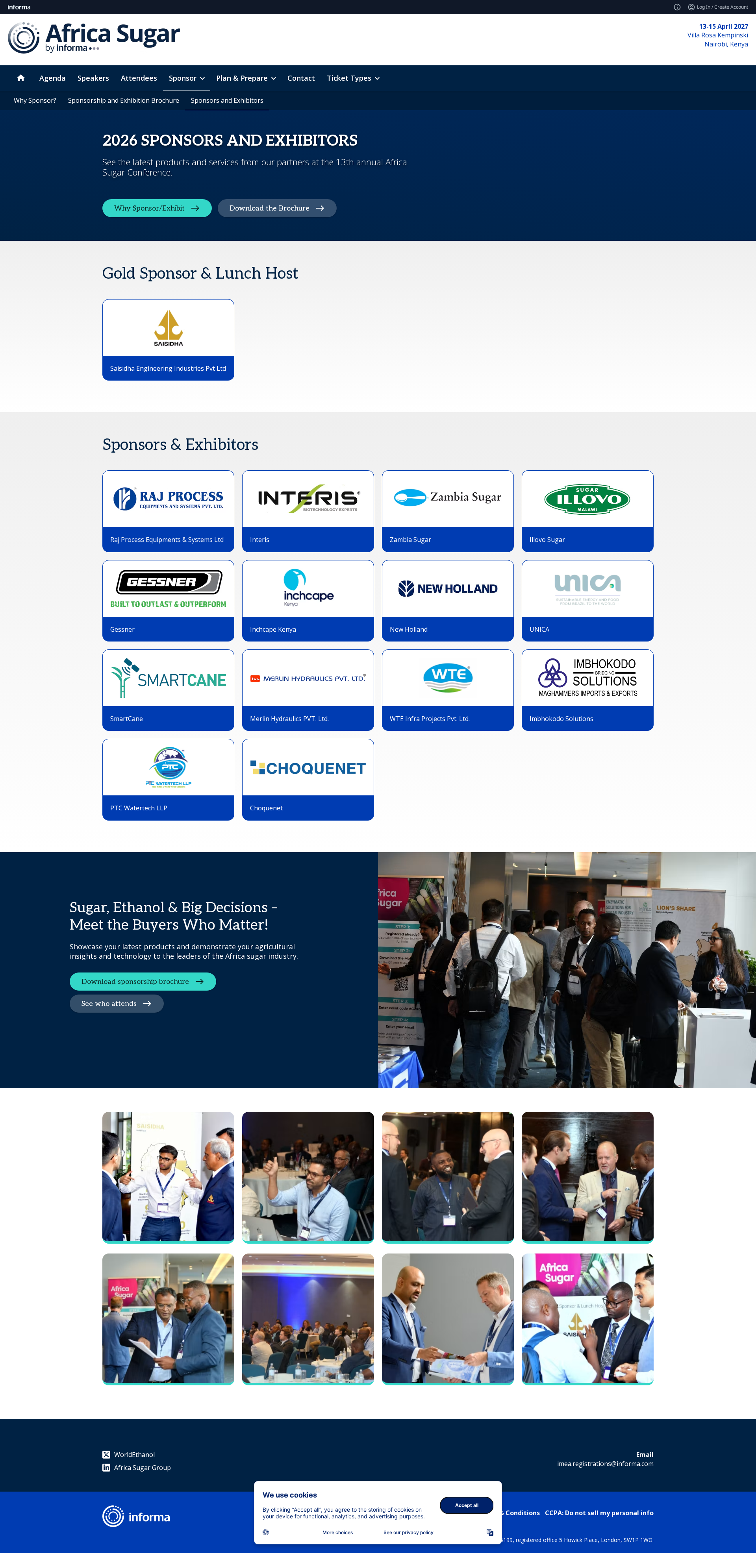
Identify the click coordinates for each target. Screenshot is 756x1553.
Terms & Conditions (508, 1513)
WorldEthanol (134, 1454)
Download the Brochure (269, 208)
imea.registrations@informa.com (605, 1463)
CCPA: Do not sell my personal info (599, 1513)
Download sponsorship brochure (135, 981)
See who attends (109, 1003)
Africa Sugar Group (142, 1467)
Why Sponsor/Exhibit (149, 208)
